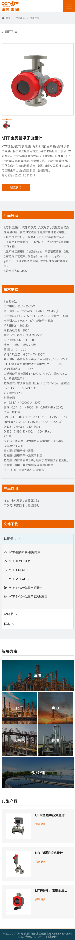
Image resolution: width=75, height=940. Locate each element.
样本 (7, 624)
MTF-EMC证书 (18, 570)
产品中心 (20, 18)
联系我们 (15, 187)
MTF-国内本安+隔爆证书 (24, 552)
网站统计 (51, 936)
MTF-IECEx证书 (19, 561)
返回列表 (11, 31)
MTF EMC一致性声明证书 (25, 587)
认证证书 (10, 538)
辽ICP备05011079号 (30, 936)
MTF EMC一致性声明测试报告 (28, 596)
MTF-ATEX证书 (19, 579)
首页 (8, 18)
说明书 (8, 614)
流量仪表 (34, 18)
